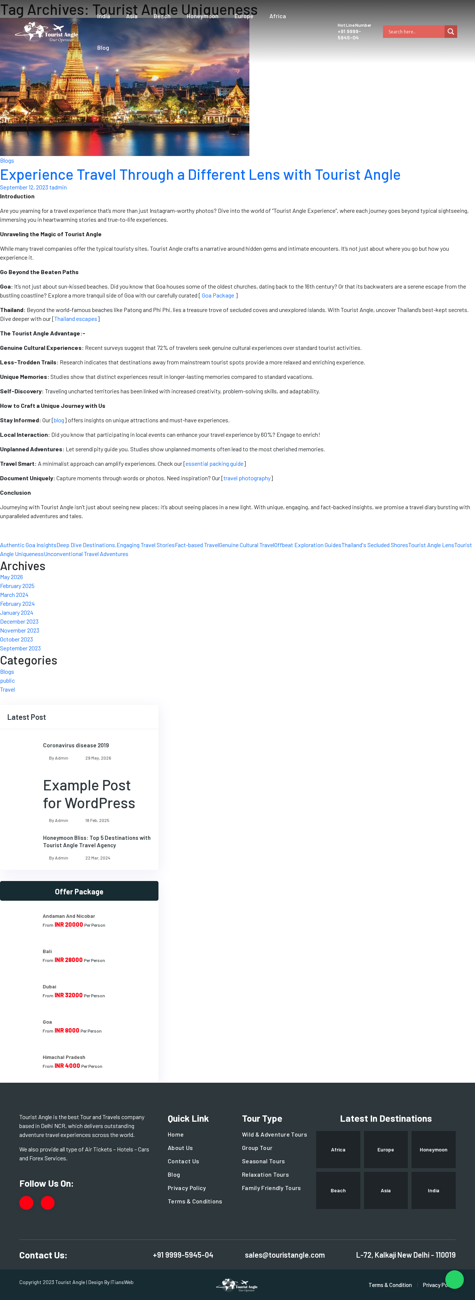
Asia (132, 15)
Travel (7, 689)
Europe (244, 15)
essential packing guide (214, 463)
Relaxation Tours (265, 1174)
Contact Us (183, 1160)
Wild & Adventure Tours (274, 1134)
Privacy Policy (187, 1187)
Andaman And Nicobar (69, 916)
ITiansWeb (122, 1282)
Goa (47, 1021)
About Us (180, 1147)
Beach (162, 15)
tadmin (58, 187)
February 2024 (17, 603)
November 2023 (19, 630)
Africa (277, 15)
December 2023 (19, 621)
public (7, 680)
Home (176, 1134)
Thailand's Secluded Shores (374, 544)
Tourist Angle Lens (431, 544)
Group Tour (257, 1147)
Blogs (7, 160)
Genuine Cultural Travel (246, 544)
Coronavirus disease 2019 (76, 745)
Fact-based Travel (197, 544)
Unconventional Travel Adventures (86, 553)
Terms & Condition (390, 1284)
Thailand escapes (75, 318)
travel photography (247, 477)
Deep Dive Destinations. (86, 544)
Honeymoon (203, 15)
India (103, 15)
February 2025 (17, 585)
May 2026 (11, 576)
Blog (103, 47)
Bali (47, 951)
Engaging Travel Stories (146, 544)
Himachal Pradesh (64, 1057)
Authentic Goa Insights (28, 544)
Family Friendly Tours (271, 1187)
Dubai (49, 986)
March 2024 (14, 594)
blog (59, 419)
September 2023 (20, 647)
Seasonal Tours (263, 1160)
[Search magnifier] (451, 31)
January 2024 (16, 612)
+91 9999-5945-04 (349, 34)
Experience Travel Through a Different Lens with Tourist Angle (200, 174)
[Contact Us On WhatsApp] (454, 1279)
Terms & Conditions (195, 1201)
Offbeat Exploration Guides (307, 544)
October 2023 (16, 639)
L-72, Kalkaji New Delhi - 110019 (406, 1254)
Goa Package (217, 295)
